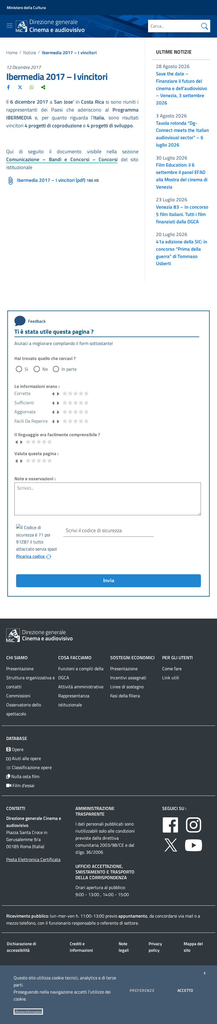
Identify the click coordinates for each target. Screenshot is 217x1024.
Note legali (124, 946)
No (45, 369)
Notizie (29, 52)
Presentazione (20, 668)
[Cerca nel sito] (204, 26)
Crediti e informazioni (81, 946)
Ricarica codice (31, 556)
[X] (20, 86)
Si (26, 369)
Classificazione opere (31, 767)
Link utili (170, 677)
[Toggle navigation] (9, 25)
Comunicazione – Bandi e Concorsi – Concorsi (62, 159)
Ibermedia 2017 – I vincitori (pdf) (51, 180)
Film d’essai (22, 785)
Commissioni (18, 695)
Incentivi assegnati (128, 677)
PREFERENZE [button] (142, 990)
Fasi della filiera (125, 695)
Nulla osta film (24, 776)
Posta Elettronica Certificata (33, 859)
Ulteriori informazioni (28, 1011)
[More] (43, 86)
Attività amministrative (80, 686)
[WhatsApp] (31, 86)
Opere (17, 749)
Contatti (15, 808)
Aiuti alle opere (26, 758)
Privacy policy (155, 946)
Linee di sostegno (127, 686)
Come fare (172, 668)
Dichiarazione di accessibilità (21, 946)
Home (12, 52)
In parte (69, 369)
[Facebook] (8, 86)
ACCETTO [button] (185, 990)
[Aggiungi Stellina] (58, 393)
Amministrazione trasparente (94, 811)
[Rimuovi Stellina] (53, 393)
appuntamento (132, 915)
